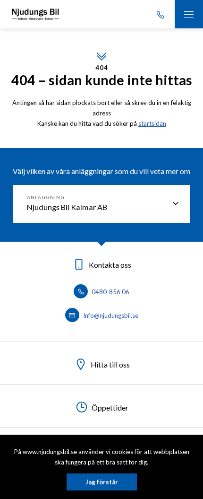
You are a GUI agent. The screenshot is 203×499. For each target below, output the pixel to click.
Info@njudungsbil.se (110, 315)
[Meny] (189, 14)
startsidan (152, 123)
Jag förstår (101, 482)
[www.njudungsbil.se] (35, 14)
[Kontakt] (160, 14)
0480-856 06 (109, 292)
